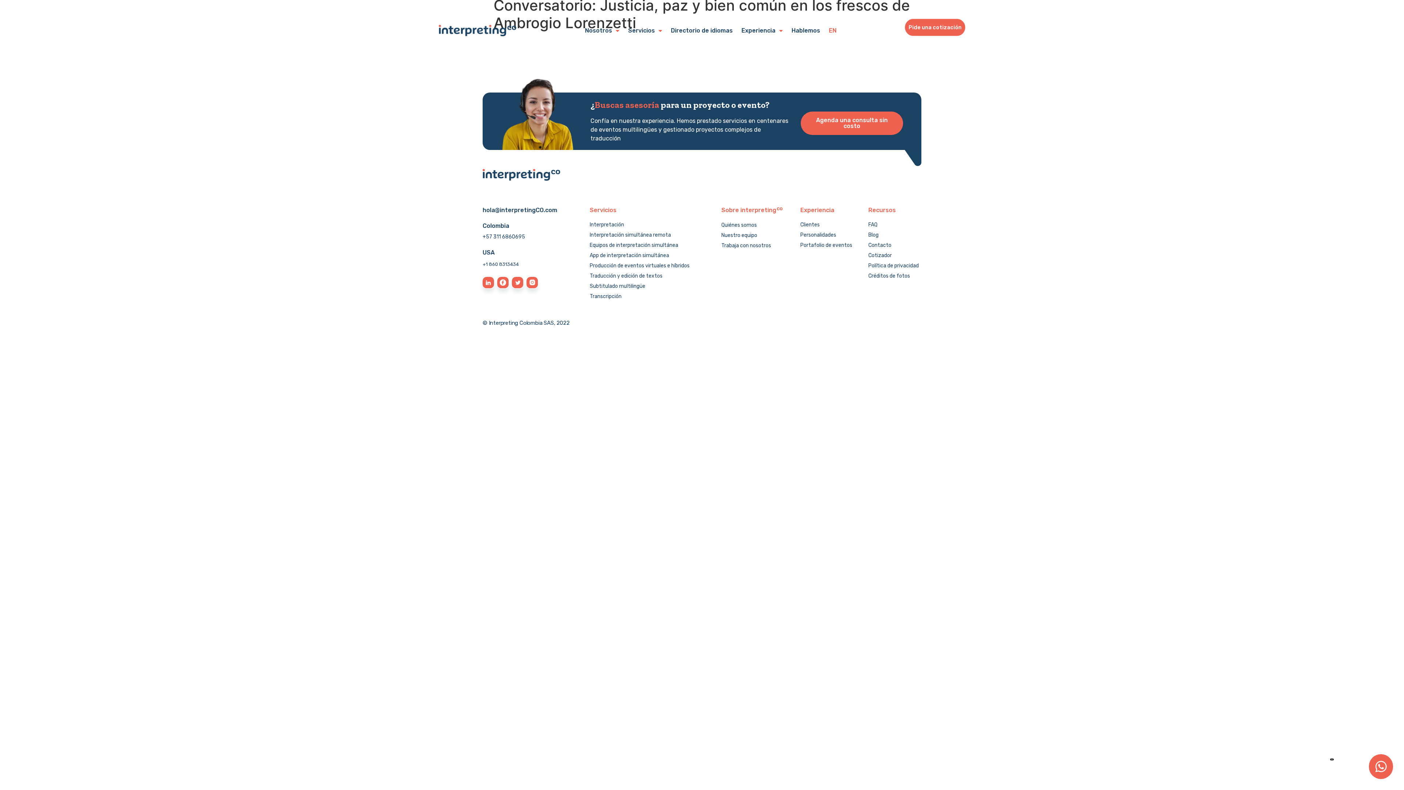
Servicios (641, 30)
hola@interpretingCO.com (520, 210)
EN (833, 30)
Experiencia (758, 30)
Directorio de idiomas (702, 30)
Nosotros (598, 30)
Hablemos (806, 30)
